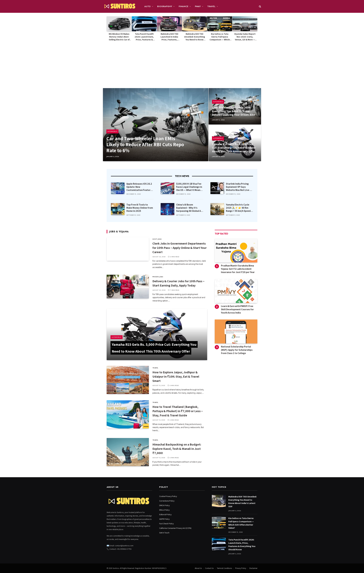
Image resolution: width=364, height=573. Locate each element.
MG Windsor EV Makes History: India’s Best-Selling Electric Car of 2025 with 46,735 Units (119, 37)
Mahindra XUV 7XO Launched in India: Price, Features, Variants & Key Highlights (169, 37)
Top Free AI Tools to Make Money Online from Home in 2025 (139, 207)
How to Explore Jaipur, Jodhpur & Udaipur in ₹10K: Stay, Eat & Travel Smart (175, 376)
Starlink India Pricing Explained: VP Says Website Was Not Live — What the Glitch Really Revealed (239, 187)
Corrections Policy (166, 501)
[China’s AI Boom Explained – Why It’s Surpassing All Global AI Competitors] (167, 209)
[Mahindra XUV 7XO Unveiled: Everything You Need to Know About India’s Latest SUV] (194, 23)
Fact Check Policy (166, 523)
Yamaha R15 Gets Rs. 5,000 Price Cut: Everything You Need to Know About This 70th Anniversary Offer (234, 147)
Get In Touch (164, 532)
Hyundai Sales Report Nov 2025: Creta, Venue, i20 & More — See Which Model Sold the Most (245, 37)
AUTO (147, 6)
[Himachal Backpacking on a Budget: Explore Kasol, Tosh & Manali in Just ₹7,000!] (128, 452)
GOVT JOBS (157, 239)
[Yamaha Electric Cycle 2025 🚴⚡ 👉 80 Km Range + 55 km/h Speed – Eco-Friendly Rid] (217, 209)
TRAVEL (211, 6)
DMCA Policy (164, 505)
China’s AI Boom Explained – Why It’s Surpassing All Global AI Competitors (188, 207)
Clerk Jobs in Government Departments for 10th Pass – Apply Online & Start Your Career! (179, 247)
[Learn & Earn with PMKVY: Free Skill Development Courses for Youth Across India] (236, 291)
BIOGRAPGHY (164, 6)
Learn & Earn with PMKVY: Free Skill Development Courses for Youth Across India (237, 309)
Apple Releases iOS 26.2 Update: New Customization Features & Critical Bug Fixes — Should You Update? (139, 187)
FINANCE (183, 6)
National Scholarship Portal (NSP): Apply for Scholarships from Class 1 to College (237, 350)
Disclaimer (253, 568)
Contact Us (209, 568)
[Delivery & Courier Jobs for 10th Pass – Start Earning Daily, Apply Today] (128, 286)
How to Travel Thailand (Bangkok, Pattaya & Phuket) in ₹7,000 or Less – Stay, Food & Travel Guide (177, 411)
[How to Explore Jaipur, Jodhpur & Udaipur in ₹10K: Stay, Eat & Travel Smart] (128, 380)
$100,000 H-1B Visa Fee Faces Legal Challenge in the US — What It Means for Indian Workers (189, 187)
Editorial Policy (165, 514)
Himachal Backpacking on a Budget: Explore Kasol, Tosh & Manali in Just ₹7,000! (176, 448)
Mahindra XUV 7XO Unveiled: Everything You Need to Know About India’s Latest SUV (194, 37)
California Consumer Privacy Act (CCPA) (175, 528)
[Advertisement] (182, 62)
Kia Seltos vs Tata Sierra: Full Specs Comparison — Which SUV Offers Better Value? (220, 37)
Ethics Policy (164, 510)
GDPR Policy (164, 519)
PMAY (198, 6)
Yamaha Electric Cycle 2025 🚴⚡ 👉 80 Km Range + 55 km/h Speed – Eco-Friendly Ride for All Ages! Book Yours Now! (239, 207)
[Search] (259, 6)
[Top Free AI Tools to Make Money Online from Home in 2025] (118, 209)
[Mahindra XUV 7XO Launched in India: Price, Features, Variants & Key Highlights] (169, 23)
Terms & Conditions (224, 568)
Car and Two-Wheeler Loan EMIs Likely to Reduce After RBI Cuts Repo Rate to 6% (145, 144)
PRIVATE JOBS (157, 277)
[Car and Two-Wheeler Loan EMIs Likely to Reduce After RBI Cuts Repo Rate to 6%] (155, 124)
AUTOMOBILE (112, 131)
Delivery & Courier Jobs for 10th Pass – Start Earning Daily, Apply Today (178, 283)
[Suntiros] (120, 6)
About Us (198, 568)
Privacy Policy (240, 568)
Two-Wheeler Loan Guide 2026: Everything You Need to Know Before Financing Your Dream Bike (233, 111)
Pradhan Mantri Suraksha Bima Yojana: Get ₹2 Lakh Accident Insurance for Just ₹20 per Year (238, 269)
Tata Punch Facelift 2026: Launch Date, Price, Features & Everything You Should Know (144, 37)
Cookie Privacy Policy (168, 496)
